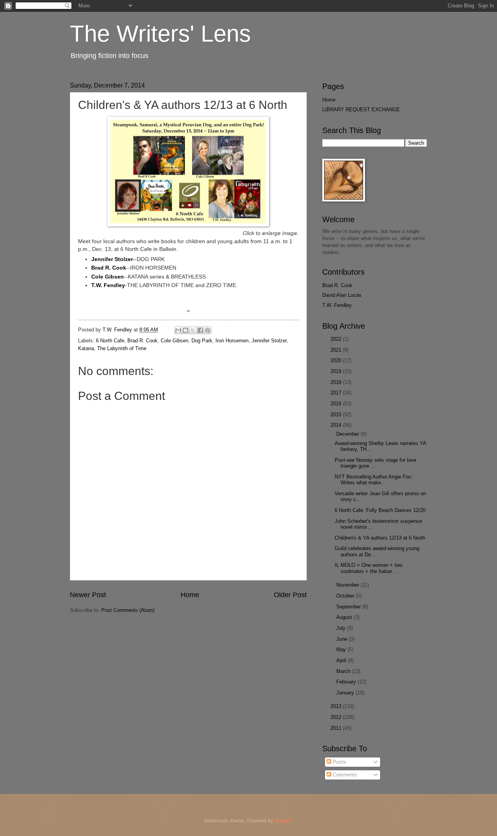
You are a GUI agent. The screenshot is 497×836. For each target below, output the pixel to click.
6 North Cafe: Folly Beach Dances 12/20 (380, 510)
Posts (338, 762)
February (347, 682)
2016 (336, 404)
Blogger (283, 821)
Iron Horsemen (231, 341)
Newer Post (88, 595)
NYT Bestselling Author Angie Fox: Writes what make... (374, 479)
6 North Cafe (110, 341)
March (344, 671)
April (342, 660)
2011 (336, 728)
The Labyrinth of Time (121, 348)
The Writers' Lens (160, 34)
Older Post (290, 595)
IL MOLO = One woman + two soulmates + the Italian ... (368, 568)
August (345, 617)
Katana (86, 348)
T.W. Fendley (337, 305)
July (341, 628)
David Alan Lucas (341, 295)
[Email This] (178, 330)
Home (190, 595)
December (348, 434)
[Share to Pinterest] (208, 330)
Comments (344, 775)
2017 (336, 393)
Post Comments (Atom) (128, 610)
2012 (336, 717)
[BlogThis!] (185, 330)
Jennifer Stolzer (112, 259)
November (348, 585)
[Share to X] (193, 330)
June (342, 639)
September (349, 607)
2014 (336, 425)
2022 (336, 339)
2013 (336, 706)
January (346, 693)
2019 (336, 371)
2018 (336, 382)
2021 (336, 350)
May (342, 649)
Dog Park (201, 341)
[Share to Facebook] (200, 330)
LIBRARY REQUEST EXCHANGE (361, 109)
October (346, 596)
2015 (336, 414)
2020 (336, 360)
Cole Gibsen (174, 341)
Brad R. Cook (142, 341)
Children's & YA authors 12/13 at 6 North (380, 538)
